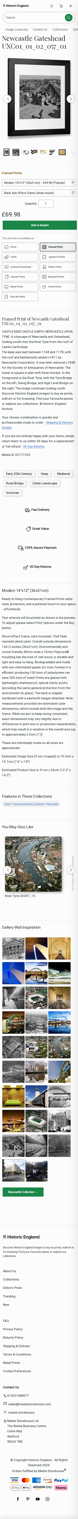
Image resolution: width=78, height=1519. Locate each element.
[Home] (15, 6)
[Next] (71, 99)
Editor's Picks (12, 1288)
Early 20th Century (19, 474)
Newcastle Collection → (23, 1192)
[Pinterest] (28, 1501)
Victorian (12, 493)
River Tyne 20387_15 (20, 896)
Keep (44, 474)
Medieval (63, 474)
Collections (60, 29)
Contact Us (40, 29)
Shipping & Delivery (16, 1346)
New (6, 1305)
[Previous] (7, 99)
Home (7, 803)
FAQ (6, 1321)
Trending (9, 1296)
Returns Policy (13, 1337)
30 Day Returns (34, 446)
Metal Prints (11, 1363)
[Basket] (61, 6)
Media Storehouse (51, 1471)
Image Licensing (17, 29)
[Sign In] (70, 6)
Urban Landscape (45, 483)
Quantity (31, 203)
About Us (9, 1271)
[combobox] (34, 17)
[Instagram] (47, 1501)
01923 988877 (18, 1395)
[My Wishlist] (51, 6)
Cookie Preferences (17, 1371)
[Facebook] (18, 1501)
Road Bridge (14, 483)
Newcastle (52, 803)
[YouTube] (38, 1501)
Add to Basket (40, 225)
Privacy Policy (13, 1329)
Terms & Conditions (17, 1354)
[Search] (69, 17)
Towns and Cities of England (28, 803)
